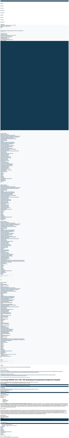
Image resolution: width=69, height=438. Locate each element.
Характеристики (5, 400)
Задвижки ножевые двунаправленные (7, 48)
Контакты (2, 129)
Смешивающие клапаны (4, 113)
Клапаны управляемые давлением (6, 88)
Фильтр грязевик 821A (4, 106)
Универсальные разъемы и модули (6, 97)
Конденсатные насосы (4, 54)
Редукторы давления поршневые (6, 90)
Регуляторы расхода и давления (6, 111)
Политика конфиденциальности (6, 73)
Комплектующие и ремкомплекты (6, 50)
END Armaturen (3, 60)
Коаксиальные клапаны (4, 144)
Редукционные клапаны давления (6, 112)
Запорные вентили (3, 64)
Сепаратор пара (3, 151)
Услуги (1, 121)
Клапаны (2, 47)
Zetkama (2, 105)
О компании (2, 426)
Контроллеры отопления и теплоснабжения (8, 51)
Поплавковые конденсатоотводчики (6, 82)
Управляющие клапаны (4, 91)
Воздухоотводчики (3, 46)
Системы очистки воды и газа (5, 157)
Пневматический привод (4, 52)
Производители (3, 128)
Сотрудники (2, 72)
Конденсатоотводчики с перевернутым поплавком (9, 44)
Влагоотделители (3, 45)
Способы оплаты (3, 396)
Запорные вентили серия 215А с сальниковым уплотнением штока (12, 116)
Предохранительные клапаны (5, 56)
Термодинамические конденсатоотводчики (8, 138)
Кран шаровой (3, 66)
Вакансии (2, 71)
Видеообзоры (5, 401)
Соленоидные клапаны (4, 114)
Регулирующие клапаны (4, 62)
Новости (1, 69)
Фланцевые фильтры (4, 58)
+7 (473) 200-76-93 (3, 355)
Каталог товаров (3, 77)
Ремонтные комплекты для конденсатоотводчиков (9, 53)
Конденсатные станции (4, 55)
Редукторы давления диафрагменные (7, 89)
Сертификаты (2, 74)
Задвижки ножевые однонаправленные (7, 49)
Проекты (2, 70)
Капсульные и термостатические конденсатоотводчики (10, 80)
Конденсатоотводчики (4, 42)
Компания (2, 173)
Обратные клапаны (3, 120)
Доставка (2, 397)
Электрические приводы (4, 98)
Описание (4, 399)
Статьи (1, 123)
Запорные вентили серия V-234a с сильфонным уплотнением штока (12, 117)
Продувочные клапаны (4, 61)
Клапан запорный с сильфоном (6, 65)
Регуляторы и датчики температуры (6, 110)
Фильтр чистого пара (4, 57)
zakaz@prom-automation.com (5, 26)
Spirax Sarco (2, 104)
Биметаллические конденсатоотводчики (7, 43)
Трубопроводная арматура (5, 63)
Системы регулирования (4, 59)
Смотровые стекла (3, 96)
